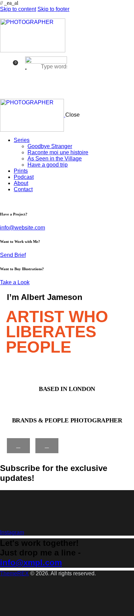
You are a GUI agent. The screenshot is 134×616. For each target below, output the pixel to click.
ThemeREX (14, 573)
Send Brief (13, 255)
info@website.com (22, 228)
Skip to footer (53, 9)
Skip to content (18, 9)
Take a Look (15, 282)
